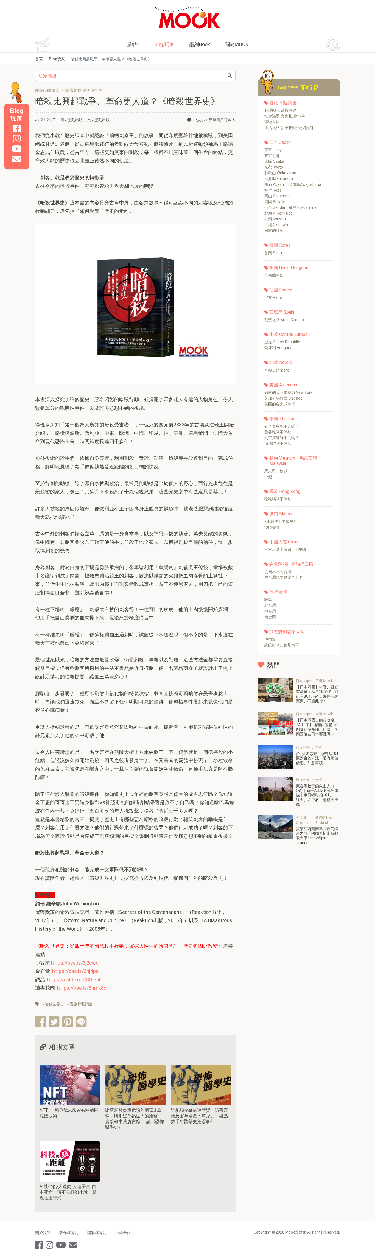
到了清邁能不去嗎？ (281, 438)
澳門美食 (272, 527)
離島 (268, 599)
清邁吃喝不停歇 (277, 443)
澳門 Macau (280, 513)
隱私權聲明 (97, 1233)
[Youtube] (17, 148)
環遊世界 (272, 122)
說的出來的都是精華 (281, 645)
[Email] (16, 159)
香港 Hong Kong (284, 491)
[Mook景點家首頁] (187, 18)
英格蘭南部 (274, 275)
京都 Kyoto (273, 167)
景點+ (133, 44)
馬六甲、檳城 (275, 471)
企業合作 (123, 1233)
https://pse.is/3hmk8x (81, 988)
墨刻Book (199, 44)
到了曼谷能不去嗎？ (281, 426)
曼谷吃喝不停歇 (277, 432)
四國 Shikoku (275, 202)
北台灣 (270, 605)
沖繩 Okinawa (276, 225)
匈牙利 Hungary (277, 348)
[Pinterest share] (67, 1022)
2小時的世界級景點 (280, 521)
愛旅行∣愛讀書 (283, 102)
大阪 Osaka (274, 161)
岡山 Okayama (277, 196)
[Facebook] (17, 128)
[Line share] (81, 1022)
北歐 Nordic (280, 362)
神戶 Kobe (273, 190)
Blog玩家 (164, 44)
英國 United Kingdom (289, 267)
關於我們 (43, 1233)
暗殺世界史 (54, 1004)
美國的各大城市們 (279, 404)
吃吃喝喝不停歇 (277, 499)
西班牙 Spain (281, 312)
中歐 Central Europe (288, 334)
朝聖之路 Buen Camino (284, 320)
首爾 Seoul (273, 253)
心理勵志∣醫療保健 (280, 110)
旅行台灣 (278, 592)
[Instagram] (17, 138)
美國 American (283, 384)
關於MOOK (236, 44)
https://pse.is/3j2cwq (75, 963)
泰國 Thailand (282, 418)
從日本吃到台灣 (277, 571)
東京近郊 (272, 155)
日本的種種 (274, 230)
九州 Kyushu (275, 219)
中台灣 (270, 611)
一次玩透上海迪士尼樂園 (285, 549)
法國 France (280, 290)
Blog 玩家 (16, 114)
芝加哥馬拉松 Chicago (283, 398)
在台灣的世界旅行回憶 (291, 564)
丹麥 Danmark (276, 370)
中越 (268, 476)
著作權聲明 (69, 1233)
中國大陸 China (283, 541)
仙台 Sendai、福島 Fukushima (290, 207)
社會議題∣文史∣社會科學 (284, 116)
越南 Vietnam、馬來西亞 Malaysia (293, 461)
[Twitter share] (54, 1022)
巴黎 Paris (273, 297)
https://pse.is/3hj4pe (75, 971)
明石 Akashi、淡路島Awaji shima (292, 184)
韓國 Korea (279, 245)
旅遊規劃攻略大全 (286, 631)
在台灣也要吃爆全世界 (283, 577)
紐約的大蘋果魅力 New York (288, 392)
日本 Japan (280, 142)
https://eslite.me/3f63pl (73, 979)
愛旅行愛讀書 (81, 1004)
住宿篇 (270, 639)
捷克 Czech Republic (282, 342)
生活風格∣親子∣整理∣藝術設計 (289, 127)
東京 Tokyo (274, 150)
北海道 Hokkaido (278, 213)
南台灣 (270, 617)
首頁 (39, 59)
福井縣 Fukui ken (278, 178)
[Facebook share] (40, 1022)
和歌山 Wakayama (280, 173)
